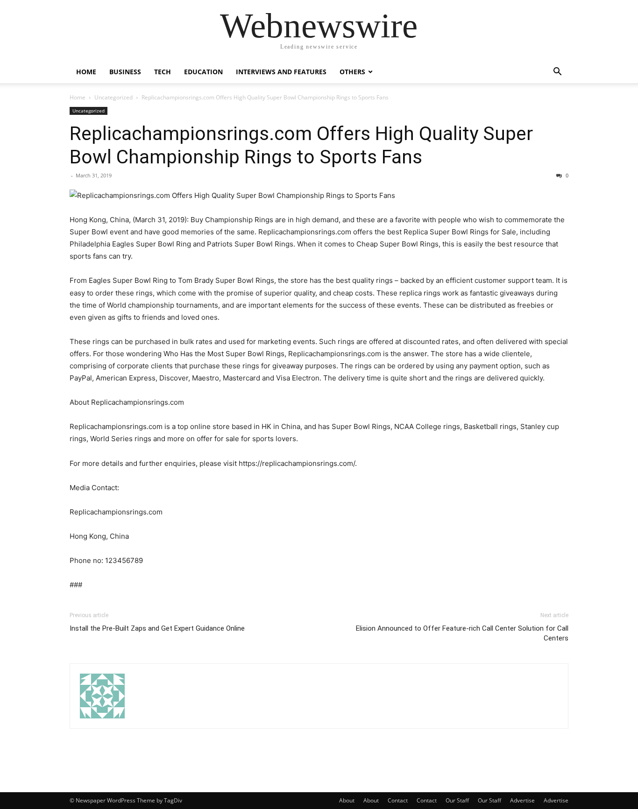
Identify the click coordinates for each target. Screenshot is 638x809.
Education (203, 71)
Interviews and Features (281, 71)
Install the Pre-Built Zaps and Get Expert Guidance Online (157, 628)
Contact (398, 800)
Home (86, 71)
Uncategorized (113, 97)
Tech (162, 71)
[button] (557, 72)
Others (352, 71)
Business (125, 71)
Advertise (522, 800)
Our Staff (457, 800)
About (346, 800)
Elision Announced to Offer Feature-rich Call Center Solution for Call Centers (462, 633)
